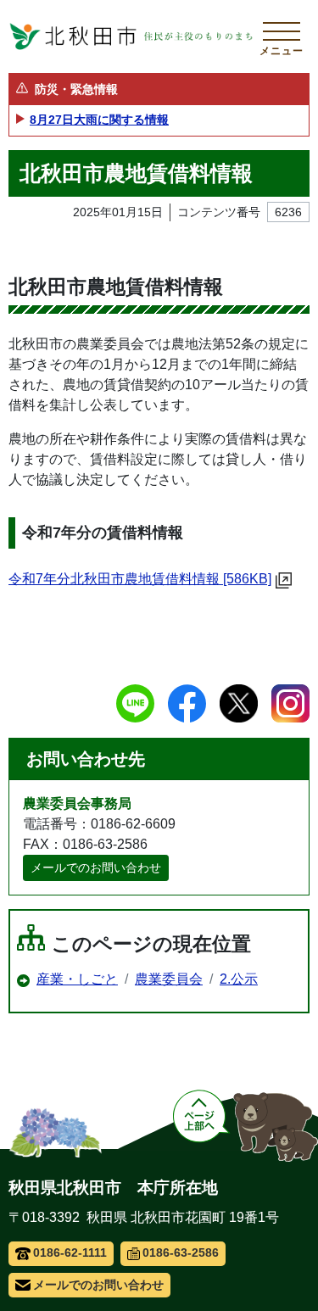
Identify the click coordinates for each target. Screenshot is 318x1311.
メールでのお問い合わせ (96, 867)
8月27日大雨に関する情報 (99, 119)
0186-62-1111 (70, 1252)
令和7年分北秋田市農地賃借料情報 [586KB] (139, 579)
